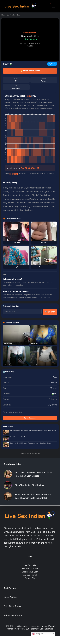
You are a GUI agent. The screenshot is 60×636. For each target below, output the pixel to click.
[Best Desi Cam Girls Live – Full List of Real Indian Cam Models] (8, 474)
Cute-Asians (10, 597)
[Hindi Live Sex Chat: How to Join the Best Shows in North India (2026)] (8, 496)
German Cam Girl (30, 568)
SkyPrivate (11, 15)
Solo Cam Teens (12, 606)
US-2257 (26, 628)
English (39, 633)
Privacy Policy (47, 626)
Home (3, 15)
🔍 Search (50, 311)
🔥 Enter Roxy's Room (30, 70)
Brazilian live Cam (30, 572)
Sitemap (49, 628)
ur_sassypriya (7, 364)
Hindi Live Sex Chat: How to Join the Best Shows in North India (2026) (33, 431)
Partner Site (30, 578)
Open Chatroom (30, 418)
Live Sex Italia (30, 565)
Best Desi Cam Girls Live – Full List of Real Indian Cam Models (30, 443)
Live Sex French (30, 575)
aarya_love (34, 343)
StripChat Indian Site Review (19, 437)
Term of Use (38, 628)
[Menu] (53, 6)
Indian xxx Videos (13, 615)
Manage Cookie (14, 628)
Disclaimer (35, 626)
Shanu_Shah (7, 343)
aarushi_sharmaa (37, 364)
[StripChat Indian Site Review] (8, 485)
